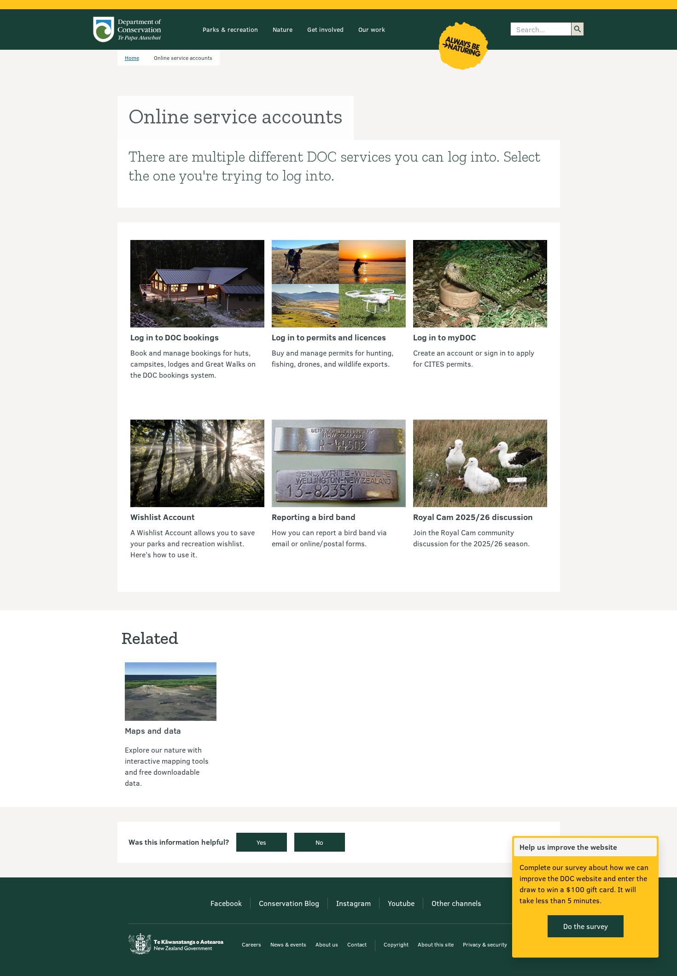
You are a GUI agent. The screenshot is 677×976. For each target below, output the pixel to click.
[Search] (577, 29)
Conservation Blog (289, 903)
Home (132, 57)
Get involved (325, 29)
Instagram (353, 903)
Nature (282, 29)
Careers (251, 944)
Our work (371, 29)
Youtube (401, 903)
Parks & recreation (230, 29)
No (319, 842)
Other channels (456, 903)
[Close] (649, 847)
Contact (357, 944)
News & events (288, 944)
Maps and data (153, 730)
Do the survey (585, 926)
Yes (261, 842)
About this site (436, 944)
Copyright (396, 944)
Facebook (226, 903)
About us (326, 944)
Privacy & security (485, 944)
